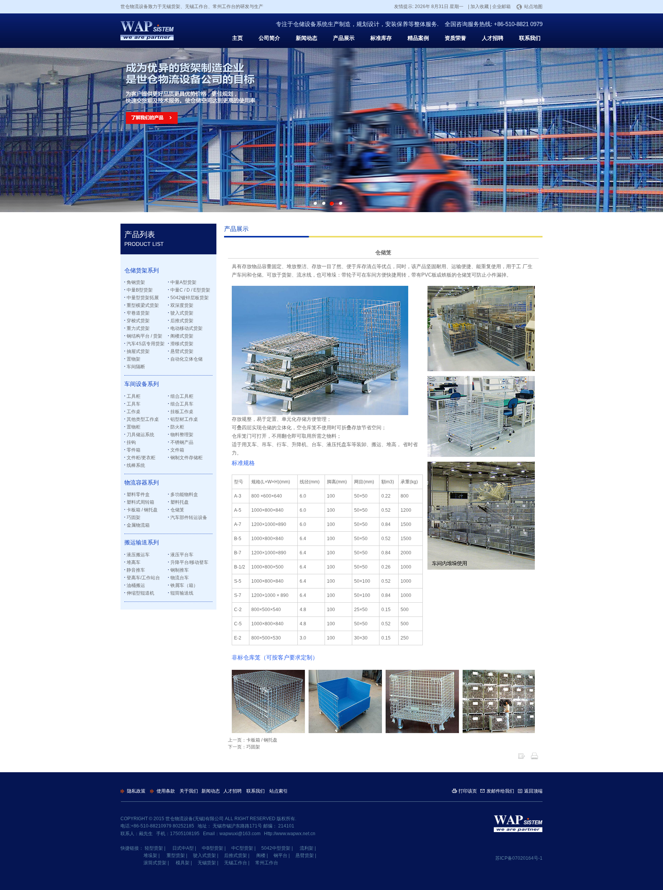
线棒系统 (136, 465)
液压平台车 (181, 554)
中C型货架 (242, 848)
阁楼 (261, 855)
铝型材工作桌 (184, 419)
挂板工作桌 (181, 411)
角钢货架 (136, 282)
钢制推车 (179, 570)
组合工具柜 (181, 396)
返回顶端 (533, 791)
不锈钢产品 (181, 442)
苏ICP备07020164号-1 (519, 858)
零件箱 (133, 450)
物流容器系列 (141, 483)
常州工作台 (266, 862)
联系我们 (530, 38)
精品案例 (418, 38)
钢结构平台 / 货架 (144, 336)
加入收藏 (479, 6)
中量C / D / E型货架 (190, 290)
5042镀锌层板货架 (189, 297)
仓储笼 (177, 510)
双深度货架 (181, 305)
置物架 (133, 359)
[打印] (534, 755)
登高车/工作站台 (143, 577)
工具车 (133, 404)
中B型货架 (212, 848)
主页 (237, 38)
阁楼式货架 (181, 336)
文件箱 (177, 450)
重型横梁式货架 (143, 305)
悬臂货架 (304, 855)
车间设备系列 (141, 384)
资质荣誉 (455, 38)
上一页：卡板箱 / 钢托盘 (252, 740)
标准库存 (381, 38)
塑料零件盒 (138, 494)
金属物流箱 (138, 525)
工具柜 (133, 396)
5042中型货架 (275, 848)
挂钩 (131, 442)
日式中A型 (183, 848)
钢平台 (280, 855)
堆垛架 (150, 855)
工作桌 (133, 411)
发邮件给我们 (500, 791)
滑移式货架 (181, 343)
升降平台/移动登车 (189, 562)
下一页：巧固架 (244, 747)
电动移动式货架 (186, 328)
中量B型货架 (140, 290)
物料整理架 (181, 434)
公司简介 (269, 38)
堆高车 (133, 562)
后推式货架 (181, 320)
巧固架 (133, 517)
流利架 (306, 848)
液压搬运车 (138, 554)
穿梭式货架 (138, 320)
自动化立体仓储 (186, 359)
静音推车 (136, 570)
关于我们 (189, 791)
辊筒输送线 (181, 593)
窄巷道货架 (138, 313)
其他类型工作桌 (143, 419)
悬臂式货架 (181, 351)
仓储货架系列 (141, 270)
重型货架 (176, 855)
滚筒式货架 (155, 862)
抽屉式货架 (138, 351)
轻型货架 (154, 848)
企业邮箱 (501, 6)
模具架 (183, 862)
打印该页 (467, 791)
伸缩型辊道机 (140, 593)
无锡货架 (207, 862)
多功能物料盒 (184, 494)
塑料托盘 (179, 502)
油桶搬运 (136, 585)
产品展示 (344, 38)
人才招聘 (492, 38)
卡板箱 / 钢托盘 (142, 510)
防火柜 (177, 427)
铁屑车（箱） (184, 585)
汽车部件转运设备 (188, 517)
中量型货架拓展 (143, 297)
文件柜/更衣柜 (141, 457)
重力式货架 (138, 328)
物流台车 (179, 577)
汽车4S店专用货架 (146, 343)
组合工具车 (181, 404)
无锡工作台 (235, 862)
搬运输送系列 (141, 542)
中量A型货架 (183, 282)
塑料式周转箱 (140, 502)
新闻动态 (306, 38)
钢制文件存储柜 (186, 457)
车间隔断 (136, 366)
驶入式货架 (181, 313)
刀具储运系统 (140, 434)
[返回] (521, 755)
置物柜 (133, 427)
